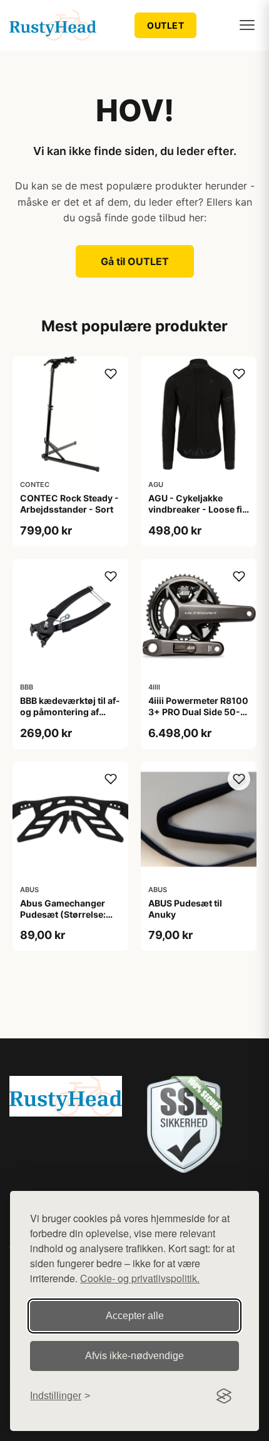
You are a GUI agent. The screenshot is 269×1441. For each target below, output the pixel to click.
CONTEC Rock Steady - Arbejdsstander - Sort (69, 504)
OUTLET (165, 25)
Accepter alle (135, 1315)
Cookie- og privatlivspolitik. (140, 1278)
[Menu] (247, 25)
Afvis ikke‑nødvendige (134, 1355)
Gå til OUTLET (135, 261)
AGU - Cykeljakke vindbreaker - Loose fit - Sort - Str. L (196, 509)
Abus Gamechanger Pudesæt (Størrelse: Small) (63, 914)
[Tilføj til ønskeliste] (110, 374)
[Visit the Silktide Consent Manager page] (224, 1396)
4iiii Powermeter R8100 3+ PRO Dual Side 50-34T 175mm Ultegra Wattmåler (198, 717)
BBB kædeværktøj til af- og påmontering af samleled (70, 711)
